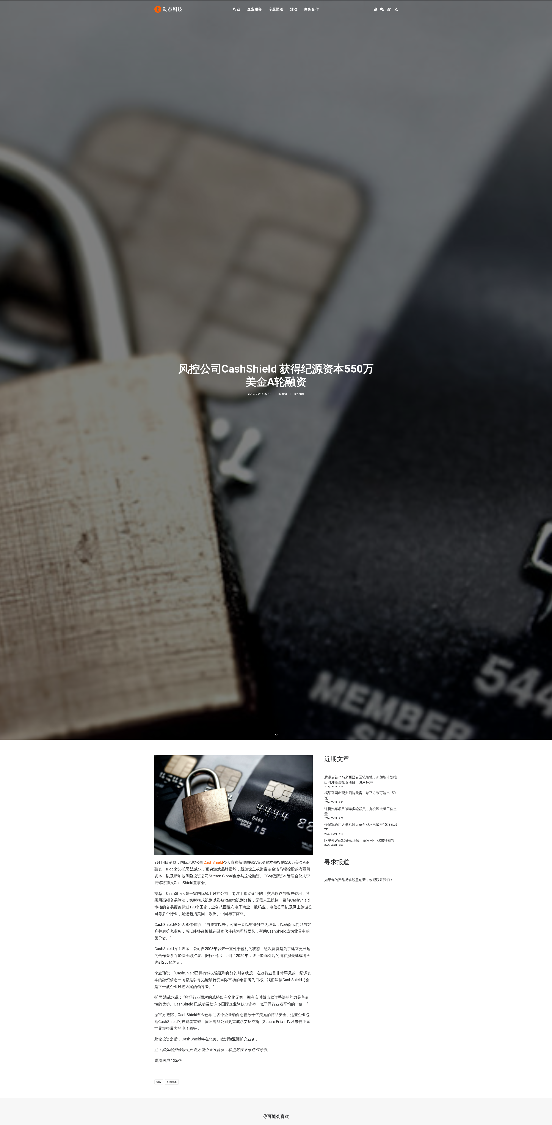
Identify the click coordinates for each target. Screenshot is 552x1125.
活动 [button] (294, 9)
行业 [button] (237, 9)
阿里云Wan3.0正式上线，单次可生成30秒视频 (359, 944)
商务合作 (311, 9)
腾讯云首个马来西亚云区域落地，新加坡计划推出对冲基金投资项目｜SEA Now (360, 883)
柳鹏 (301, 445)
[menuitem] (237, 9)
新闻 (284, 445)
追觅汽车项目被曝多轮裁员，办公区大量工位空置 (360, 915)
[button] (375, 9)
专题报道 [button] (276, 9)
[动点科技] (168, 9)
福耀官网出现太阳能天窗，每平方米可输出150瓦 (360, 899)
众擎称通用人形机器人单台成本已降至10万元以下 (360, 931)
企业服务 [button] (254, 9)
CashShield (213, 966)
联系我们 (383, 984)
